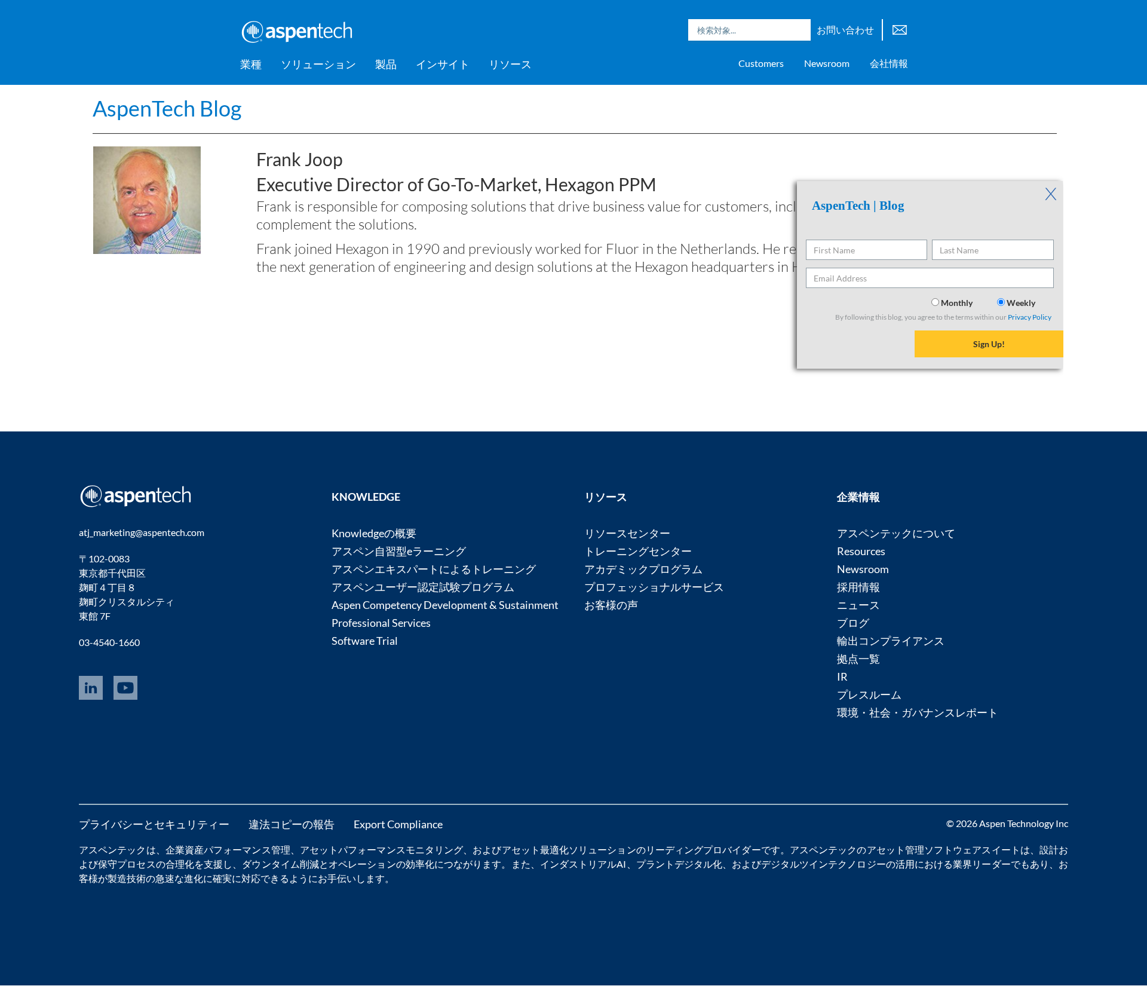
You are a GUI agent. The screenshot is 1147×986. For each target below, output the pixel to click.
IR (842, 676)
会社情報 (889, 63)
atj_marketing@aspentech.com (141, 532)
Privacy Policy (1029, 317)
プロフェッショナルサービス (654, 586)
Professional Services (381, 622)
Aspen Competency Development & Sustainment (445, 604)
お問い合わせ (845, 29)
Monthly (957, 303)
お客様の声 (611, 604)
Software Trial (365, 640)
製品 (386, 64)
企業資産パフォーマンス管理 (227, 849)
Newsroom (826, 63)
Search (799, 30)
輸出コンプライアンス (890, 640)
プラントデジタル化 (679, 863)
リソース (510, 64)
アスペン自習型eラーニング (399, 551)
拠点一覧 (858, 658)
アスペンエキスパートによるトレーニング (434, 568)
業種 (251, 64)
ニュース (858, 604)
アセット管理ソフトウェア (924, 849)
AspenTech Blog (167, 108)
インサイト (443, 64)
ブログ (853, 622)
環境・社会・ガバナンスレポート (917, 712)
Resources (861, 551)
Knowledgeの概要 (374, 533)
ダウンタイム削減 (280, 863)
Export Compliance (398, 824)
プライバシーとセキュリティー (154, 824)
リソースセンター (627, 533)
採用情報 (858, 586)
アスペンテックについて (896, 533)
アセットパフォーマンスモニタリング (381, 849)
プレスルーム (869, 694)
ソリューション (318, 64)
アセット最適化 (535, 849)
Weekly (1020, 303)
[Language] (900, 28)
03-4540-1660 (109, 642)
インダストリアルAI (583, 863)
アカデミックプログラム (643, 568)
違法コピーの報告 (292, 824)
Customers (761, 63)
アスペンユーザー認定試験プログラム (423, 586)
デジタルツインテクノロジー (823, 863)
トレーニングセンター (638, 551)
